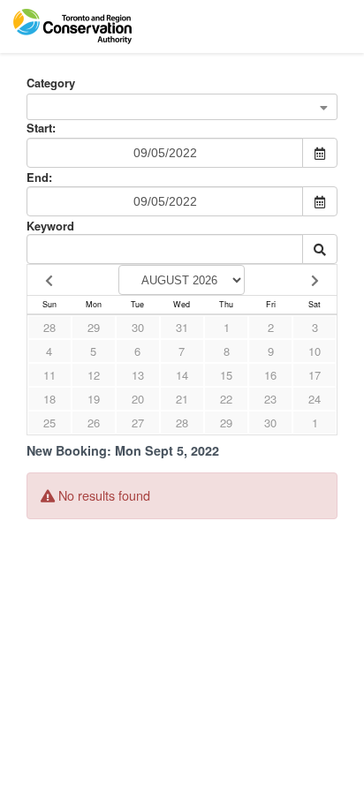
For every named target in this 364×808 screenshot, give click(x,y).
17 (314, 374)
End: (39, 177)
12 (93, 374)
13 (138, 374)
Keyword (50, 225)
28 (49, 327)
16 (270, 374)
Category (51, 83)
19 (93, 398)
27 (138, 422)
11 (49, 374)
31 (182, 327)
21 (182, 398)
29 (93, 327)
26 (93, 422)
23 (270, 398)
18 (49, 398)
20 (138, 398)
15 (226, 374)
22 (226, 398)
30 (138, 327)
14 (182, 374)
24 (314, 398)
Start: (41, 128)
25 (49, 422)
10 (314, 351)
